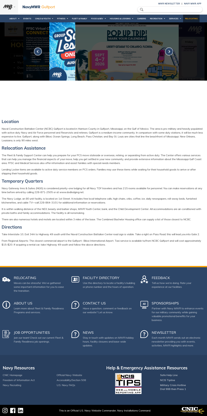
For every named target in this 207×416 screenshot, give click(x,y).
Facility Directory (101, 277)
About (13, 18)
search (141, 9)
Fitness (61, 18)
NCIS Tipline (167, 380)
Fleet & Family (79, 18)
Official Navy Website (69, 375)
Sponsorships (165, 303)
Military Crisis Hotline (173, 385)
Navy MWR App (192, 3)
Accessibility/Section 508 (71, 380)
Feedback (161, 277)
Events (27, 18)
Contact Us (94, 303)
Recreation (156, 18)
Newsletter (164, 332)
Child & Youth (42, 18)
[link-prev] (38, 52)
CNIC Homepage (12, 375)
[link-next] (169, 52)
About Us (23, 303)
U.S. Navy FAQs (66, 385)
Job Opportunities (32, 332)
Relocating (191, 18)
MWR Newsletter (169, 3)
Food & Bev (97, 18)
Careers (141, 18)
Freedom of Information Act (19, 380)
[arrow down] (9, 7)
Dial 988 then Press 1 (173, 389)
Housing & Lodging (120, 18)
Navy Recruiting (12, 385)
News (88, 332)
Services (173, 18)
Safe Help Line (169, 375)
